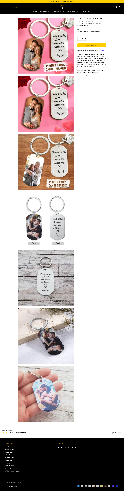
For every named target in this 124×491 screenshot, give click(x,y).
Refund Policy (8, 455)
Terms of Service (9, 465)
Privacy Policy (9, 452)
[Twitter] (84, 75)
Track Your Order (9, 449)
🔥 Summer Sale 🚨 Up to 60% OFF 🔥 (62, 1)
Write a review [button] (117, 433)
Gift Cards (87, 11)
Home (35, 11)
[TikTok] (75, 447)
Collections (44, 11)
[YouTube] (72, 447)
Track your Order (58, 11)
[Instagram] (65, 447)
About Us (7, 447)
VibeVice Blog (8, 460)
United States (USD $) (10, 7)
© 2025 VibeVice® (11, 486)
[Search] (116, 7)
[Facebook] (82, 75)
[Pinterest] (86, 75)
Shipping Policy (9, 457)
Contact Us (8, 468)
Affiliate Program (73, 11)
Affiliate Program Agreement (13, 471)
